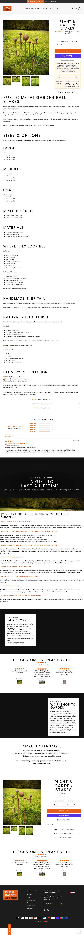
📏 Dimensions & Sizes (42, 408)
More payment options (67, 60)
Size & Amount (63, 41)
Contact (29, 897)
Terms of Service (31, 905)
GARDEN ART (29, 9)
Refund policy (30, 908)
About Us (29, 894)
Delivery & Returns (31, 903)
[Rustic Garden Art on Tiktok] (52, 910)
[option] (42, 1)
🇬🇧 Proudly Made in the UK (42, 404)
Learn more (50, 824)
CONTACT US (53, 9)
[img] (9, 441)
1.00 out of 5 (20, 426)
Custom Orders (31, 900)
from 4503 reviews (41, 665)
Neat (47, 921)
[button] (59, 32)
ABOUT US (41, 9)
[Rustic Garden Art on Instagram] (48, 910)
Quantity (75, 41)
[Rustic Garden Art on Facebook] (45, 910)
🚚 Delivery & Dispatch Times (42, 400)
